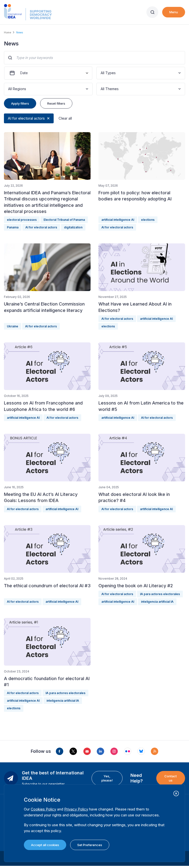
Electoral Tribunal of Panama (64, 220)
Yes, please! (107, 778)
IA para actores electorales (160, 594)
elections (148, 220)
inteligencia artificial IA (157, 601)
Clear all (65, 118)
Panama (12, 227)
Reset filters (56, 103)
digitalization (73, 227)
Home (7, 32)
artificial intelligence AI (117, 220)
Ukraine (12, 326)
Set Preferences (89, 845)
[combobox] (101, 73)
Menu (173, 12)
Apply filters (20, 103)
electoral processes (22, 220)
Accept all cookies (45, 845)
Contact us (170, 778)
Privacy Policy (76, 809)
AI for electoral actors (26, 118)
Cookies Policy (43, 809)
